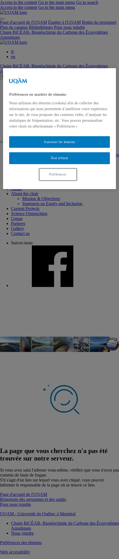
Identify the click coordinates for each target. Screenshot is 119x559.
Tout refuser (59, 158)
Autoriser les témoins (59, 142)
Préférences (57, 174)
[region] (59, 128)
